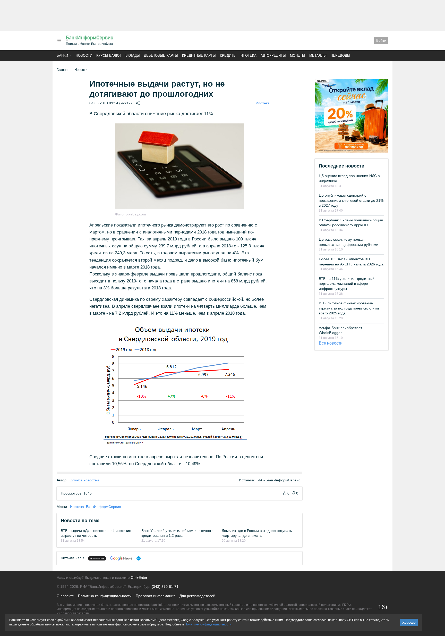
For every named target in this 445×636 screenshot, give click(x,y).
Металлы (318, 55)
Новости (84, 55)
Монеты (297, 55)
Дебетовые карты (161, 55)
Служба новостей (84, 480)
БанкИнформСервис (103, 507)
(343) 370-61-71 (165, 586)
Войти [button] (381, 40)
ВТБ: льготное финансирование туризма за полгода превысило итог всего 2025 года (349, 308)
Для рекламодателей (197, 596)
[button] (59, 40)
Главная (63, 70)
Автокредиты (273, 55)
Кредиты (228, 55)
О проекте (65, 596)
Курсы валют (108, 55)
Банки (62, 55)
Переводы (340, 55)
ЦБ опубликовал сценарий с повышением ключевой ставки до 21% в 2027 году (351, 200)
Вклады (132, 55)
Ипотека (248, 55)
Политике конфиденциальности (208, 624)
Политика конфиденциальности (105, 596)
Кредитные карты (199, 55)
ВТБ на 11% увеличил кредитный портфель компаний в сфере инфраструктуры (346, 284)
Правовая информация (155, 596)
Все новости (331, 343)
